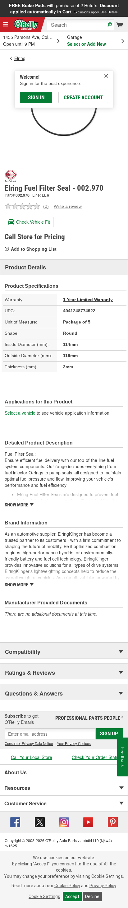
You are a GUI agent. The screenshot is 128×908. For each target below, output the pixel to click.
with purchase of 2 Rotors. (64, 8)
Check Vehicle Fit (33, 222)
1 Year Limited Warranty (88, 299)
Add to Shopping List (34, 249)
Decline (92, 896)
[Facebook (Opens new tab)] (15, 821)
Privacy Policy (102, 885)
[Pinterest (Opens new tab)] (113, 821)
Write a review (68, 206)
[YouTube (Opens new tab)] (88, 821)
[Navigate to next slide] (126, 8)
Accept (72, 896)
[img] (106, 76)
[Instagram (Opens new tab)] (64, 821)
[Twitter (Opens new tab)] (40, 821)
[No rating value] (24, 206)
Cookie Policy (67, 885)
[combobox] (80, 24)
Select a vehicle (20, 413)
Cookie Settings (44, 896)
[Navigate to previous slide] (2, 8)
